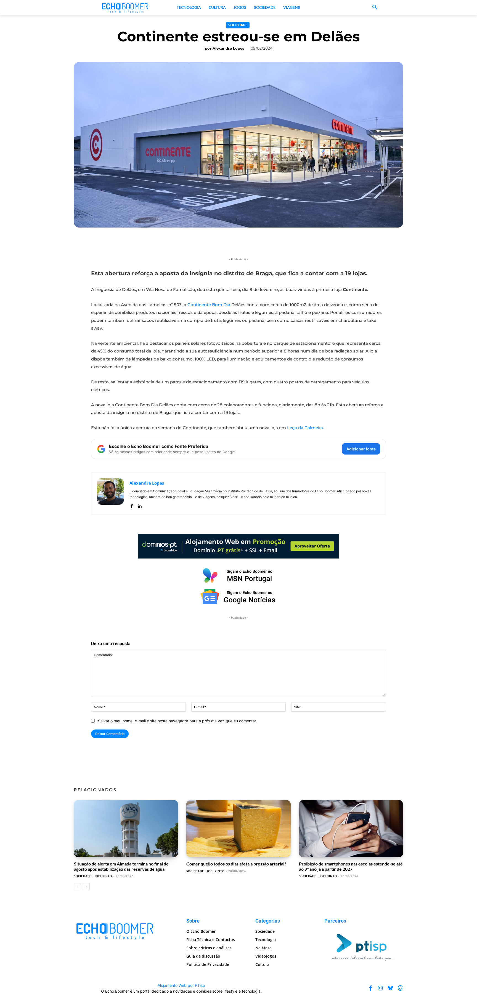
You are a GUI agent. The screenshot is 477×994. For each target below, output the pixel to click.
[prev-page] (77, 886)
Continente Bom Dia (208, 304)
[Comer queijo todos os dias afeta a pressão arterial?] (238, 828)
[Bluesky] (390, 988)
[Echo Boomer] (125, 7)
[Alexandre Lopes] (110, 493)
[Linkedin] (139, 505)
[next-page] (86, 886)
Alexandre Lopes (228, 48)
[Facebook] (131, 505)
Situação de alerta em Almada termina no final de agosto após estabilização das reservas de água (121, 866)
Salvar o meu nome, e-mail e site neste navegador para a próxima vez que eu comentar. (177, 720)
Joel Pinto (103, 876)
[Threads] (400, 988)
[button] (374, 7)
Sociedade (237, 25)
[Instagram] (380, 988)
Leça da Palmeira (305, 427)
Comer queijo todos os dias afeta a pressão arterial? (236, 863)
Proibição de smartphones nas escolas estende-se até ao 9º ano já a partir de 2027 (351, 866)
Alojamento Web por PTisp (181, 985)
